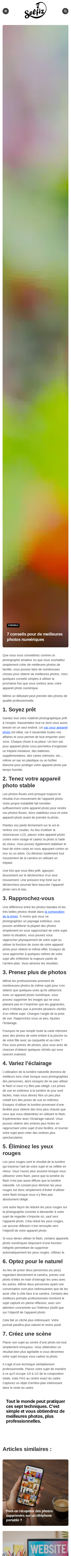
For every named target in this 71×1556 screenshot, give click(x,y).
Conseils (13, 625)
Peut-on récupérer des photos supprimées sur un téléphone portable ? (29, 1515)
